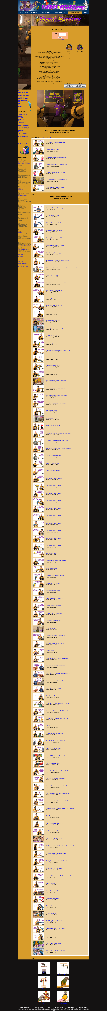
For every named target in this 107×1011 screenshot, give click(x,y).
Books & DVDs (21, 119)
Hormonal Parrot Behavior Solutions (55, 187)
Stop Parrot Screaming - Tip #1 (53, 545)
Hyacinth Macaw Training (52, 215)
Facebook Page (71, 1007)
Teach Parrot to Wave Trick (53, 583)
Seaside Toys (21, 124)
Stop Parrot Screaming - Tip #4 (53, 523)
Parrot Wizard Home (24, 1007)
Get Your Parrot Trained (22, 263)
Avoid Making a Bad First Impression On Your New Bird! (60, 808)
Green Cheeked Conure (22, 195)
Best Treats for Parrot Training (53, 688)
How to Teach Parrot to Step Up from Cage (57, 179)
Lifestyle (20, 101)
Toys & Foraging (22, 122)
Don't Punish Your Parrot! (52, 898)
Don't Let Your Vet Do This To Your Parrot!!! (57, 658)
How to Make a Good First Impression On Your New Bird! (60, 800)
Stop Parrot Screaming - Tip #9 (53, 485)
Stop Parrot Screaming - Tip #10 (54, 478)
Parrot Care (63, 1003)
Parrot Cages (21, 131)
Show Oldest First (46, 137)
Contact (20, 106)
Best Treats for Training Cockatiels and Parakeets (58, 680)
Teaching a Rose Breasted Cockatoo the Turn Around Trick (60, 846)
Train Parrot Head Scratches (53, 373)
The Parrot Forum (59, 1007)
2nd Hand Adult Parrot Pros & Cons (55, 643)
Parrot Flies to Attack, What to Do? (54, 230)
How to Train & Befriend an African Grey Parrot (58, 793)
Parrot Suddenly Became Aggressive (55, 253)
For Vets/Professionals (23, 143)
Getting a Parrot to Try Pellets (53, 605)
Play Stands (20, 256)
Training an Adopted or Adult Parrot (55, 598)
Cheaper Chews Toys (23, 125)
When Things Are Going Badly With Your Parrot (58, 710)
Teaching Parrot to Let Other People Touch (56, 328)
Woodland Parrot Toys (23, 127)
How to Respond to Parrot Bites (54, 290)
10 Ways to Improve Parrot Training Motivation (57, 718)
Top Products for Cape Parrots (23, 259)
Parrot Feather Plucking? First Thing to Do (56, 740)
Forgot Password (60, 39)
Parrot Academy (75, 12)
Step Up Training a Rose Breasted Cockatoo (57, 861)
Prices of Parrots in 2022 (52, 883)
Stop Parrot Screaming (51, 553)
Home (21, 12)
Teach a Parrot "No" (51, 650)
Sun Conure (20, 189)
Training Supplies (22, 133)
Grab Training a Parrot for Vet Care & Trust (57, 343)
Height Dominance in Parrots (53, 831)
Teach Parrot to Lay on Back (53, 335)
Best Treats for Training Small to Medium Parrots (58, 673)
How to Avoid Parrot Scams (53, 763)
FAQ (19, 103)
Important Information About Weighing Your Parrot (58, 448)
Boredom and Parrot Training (53, 590)
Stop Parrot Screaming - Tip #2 (53, 538)
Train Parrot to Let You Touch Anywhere (56, 358)
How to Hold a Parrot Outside (53, 943)
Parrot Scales (20, 258)
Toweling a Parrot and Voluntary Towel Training (58, 350)
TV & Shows (21, 97)
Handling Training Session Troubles (55, 575)
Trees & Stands (45, 12)
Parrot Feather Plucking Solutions (54, 733)
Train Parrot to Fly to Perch (52, 463)
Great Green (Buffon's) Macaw (23, 249)
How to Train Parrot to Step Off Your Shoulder (57, 770)
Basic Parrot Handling (51, 410)
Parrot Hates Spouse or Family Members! (56, 172)
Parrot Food (21, 120)
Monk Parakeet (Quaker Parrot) (24, 163)
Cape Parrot (20, 209)
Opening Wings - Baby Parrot (53, 906)
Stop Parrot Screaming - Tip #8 (53, 493)
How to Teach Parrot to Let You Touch (55, 388)
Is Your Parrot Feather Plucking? (54, 748)
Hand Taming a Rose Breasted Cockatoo (56, 853)
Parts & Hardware (22, 141)
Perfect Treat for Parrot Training (54, 305)
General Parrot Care (23, 135)
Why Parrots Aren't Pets (52, 936)
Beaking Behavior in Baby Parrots (54, 823)
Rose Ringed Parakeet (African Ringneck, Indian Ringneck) (24, 162)
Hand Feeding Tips (50, 628)
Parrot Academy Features (52, 695)
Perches (20, 116)
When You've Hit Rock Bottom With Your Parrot (58, 703)
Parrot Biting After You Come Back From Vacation (58, 433)
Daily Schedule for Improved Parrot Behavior (57, 283)
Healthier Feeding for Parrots (53, 313)
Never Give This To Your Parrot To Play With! (57, 260)
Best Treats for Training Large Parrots (55, 665)
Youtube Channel (83, 1007)
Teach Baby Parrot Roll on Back (54, 921)
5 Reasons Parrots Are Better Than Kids (56, 951)
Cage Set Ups (20, 261)
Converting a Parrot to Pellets (53, 620)
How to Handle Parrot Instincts (53, 455)
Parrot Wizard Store (23, 92)
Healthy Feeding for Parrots (53, 320)
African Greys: (20, 216)
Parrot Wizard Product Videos (23, 266)
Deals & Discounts (22, 100)
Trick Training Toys (23, 128)
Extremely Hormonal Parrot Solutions (55, 238)
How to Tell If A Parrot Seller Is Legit (55, 755)
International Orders (23, 98)
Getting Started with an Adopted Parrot (55, 635)
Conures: (20, 188)
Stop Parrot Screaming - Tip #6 (53, 508)
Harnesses (20, 130)
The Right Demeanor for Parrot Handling (56, 928)
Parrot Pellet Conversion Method (54, 613)
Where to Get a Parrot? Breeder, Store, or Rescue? (58, 876)
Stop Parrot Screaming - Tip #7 (53, 500)
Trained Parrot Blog (59, 12)
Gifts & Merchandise (23, 136)
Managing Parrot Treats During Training (56, 560)
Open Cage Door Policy (52, 418)
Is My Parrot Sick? (50, 725)
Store (26, 12)
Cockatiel (20, 232)
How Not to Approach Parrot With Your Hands (57, 395)
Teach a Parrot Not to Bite (52, 149)
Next (55, 203)
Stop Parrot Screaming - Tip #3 (53, 530)
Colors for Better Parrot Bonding (54, 223)
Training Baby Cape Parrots (53, 470)
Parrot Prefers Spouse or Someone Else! (56, 157)
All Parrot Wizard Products (23, 254)
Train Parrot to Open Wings (53, 365)
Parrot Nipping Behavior (52, 815)
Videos (85, 12)
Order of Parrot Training (52, 275)
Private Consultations (23, 95)
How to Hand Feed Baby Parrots (54, 838)
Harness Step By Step (51, 913)
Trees (43, 989)
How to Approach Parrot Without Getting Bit (57, 403)
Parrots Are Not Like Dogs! (53, 425)
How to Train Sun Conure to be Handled (56, 380)
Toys (43, 1003)
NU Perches (34, 12)
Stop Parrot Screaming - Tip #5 (53, 515)
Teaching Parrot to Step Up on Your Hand (56, 164)
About (19, 108)
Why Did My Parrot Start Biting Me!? (55, 142)
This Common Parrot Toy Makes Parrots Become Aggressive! (61, 268)
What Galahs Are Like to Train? (54, 868)
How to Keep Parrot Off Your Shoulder (55, 778)
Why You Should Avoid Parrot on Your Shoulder (58, 785)
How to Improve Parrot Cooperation (55, 298)
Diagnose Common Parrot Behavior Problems (57, 440)
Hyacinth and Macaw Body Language (55, 208)
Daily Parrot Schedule (51, 568)
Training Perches (22, 114)
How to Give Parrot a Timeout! (53, 891)
